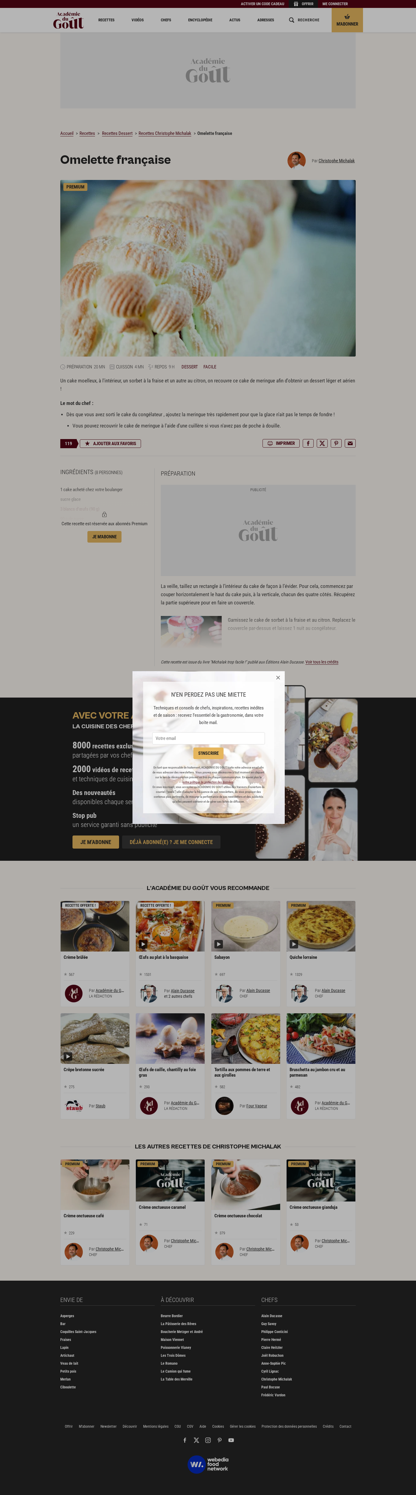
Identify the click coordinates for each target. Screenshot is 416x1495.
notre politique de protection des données (208, 782)
